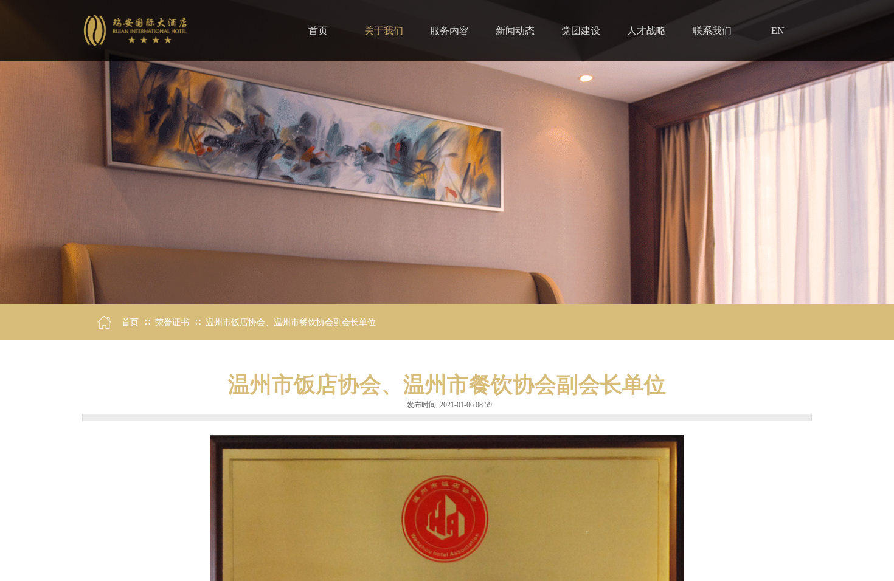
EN (778, 31)
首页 (130, 322)
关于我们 (383, 31)
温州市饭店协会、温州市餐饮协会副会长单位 (291, 322)
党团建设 (580, 31)
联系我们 (712, 31)
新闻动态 (515, 31)
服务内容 (449, 31)
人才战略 (646, 31)
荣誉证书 (172, 322)
